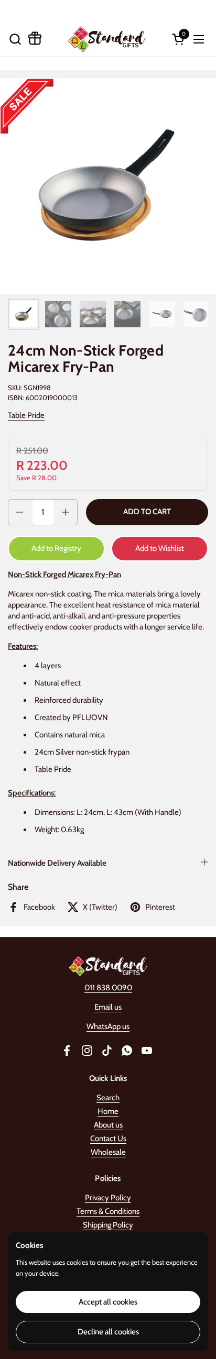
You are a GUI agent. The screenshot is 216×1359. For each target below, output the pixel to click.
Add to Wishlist (159, 548)
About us (108, 1125)
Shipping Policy (108, 1225)
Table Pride (26, 415)
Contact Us (108, 1138)
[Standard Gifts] (106, 39)
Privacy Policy (108, 1197)
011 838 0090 (108, 987)
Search (108, 1097)
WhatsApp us (108, 1026)
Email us (108, 1007)
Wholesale (108, 1152)
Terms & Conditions (108, 1211)
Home (108, 1111)
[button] (14, 39)
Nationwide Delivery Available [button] (57, 863)
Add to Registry (56, 548)
